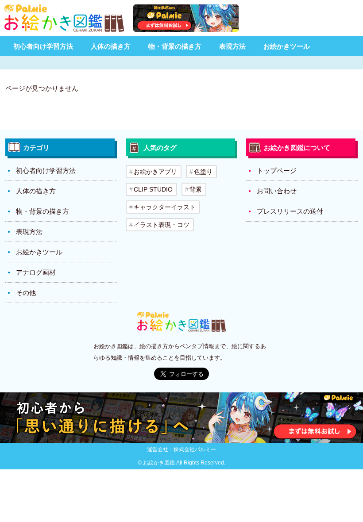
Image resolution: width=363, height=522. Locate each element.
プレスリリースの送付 (290, 211)
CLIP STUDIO (153, 189)
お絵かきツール (286, 46)
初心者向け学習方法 (43, 46)
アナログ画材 (36, 272)
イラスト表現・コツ (161, 224)
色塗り (203, 171)
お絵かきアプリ (155, 171)
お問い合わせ (277, 191)
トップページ (277, 170)
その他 (26, 292)
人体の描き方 (111, 46)
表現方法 (232, 46)
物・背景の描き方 (174, 46)
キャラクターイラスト (165, 207)
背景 (195, 189)
